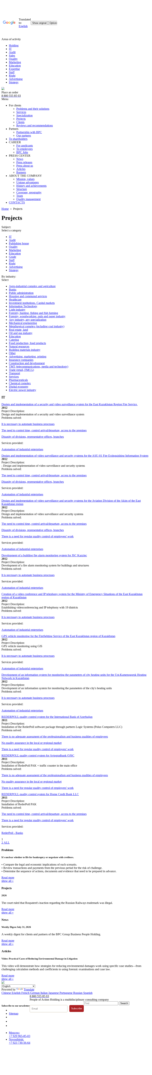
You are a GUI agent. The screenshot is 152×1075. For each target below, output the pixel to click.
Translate (29, 989)
